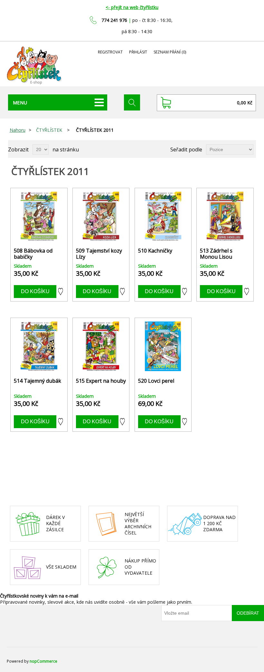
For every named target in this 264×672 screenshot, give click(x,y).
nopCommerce (43, 661)
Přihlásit (138, 52)
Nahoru (17, 130)
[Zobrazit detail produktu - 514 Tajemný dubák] (38, 346)
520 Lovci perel (156, 381)
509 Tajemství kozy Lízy (99, 254)
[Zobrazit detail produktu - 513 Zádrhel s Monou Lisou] (225, 216)
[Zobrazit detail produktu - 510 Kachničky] (163, 216)
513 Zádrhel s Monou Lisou (216, 254)
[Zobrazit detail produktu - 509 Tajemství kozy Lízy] (101, 216)
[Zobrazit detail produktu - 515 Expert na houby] (101, 346)
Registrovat (110, 52)
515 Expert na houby (101, 381)
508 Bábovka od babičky (33, 254)
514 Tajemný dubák (37, 381)
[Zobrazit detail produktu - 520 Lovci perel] (163, 346)
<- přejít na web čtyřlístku (132, 7)
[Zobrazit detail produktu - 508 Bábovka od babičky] (38, 216)
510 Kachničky (155, 251)
